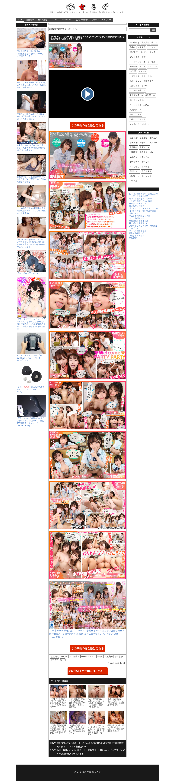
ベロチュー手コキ (137, 90)
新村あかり (146, 176)
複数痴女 (55, 656)
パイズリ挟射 (135, 114)
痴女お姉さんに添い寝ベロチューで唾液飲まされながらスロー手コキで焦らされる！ (31, 53)
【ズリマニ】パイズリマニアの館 (143, 208)
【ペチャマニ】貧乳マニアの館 (142, 211)
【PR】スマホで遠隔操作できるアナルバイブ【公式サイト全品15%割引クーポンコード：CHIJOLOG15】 (30, 422)
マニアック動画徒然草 (138, 196)
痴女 (143, 57)
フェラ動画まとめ (136, 218)
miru (151, 152)
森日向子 (134, 142)
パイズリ (143, 52)
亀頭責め (134, 110)
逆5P (62, 660)
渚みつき (55, 660)
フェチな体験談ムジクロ (139, 216)
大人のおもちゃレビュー (140, 124)
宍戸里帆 (153, 142)
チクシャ (142, 71)
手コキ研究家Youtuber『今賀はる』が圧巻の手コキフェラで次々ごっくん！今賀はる (31, 116)
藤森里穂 (143, 138)
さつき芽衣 (74, 656)
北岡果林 (134, 147)
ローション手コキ (137, 100)
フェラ (152, 52)
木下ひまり (134, 166)
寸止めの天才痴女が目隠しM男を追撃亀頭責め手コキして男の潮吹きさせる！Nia (31, 210)
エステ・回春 (135, 62)
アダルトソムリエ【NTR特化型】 (143, 226)
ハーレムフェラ (88, 656)
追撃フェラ (134, 86)
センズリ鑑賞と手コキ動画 (140, 199)
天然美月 (109, 656)
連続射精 (134, 52)
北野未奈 (143, 152)
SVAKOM (133, 238)
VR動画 (63, 656)
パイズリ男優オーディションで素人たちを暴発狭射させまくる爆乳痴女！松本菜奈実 (31, 85)
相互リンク (67, 20)
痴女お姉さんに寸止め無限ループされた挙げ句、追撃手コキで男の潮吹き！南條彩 (31, 179)
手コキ (55, 20)
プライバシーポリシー (101, 20)
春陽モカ (143, 142)
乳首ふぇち (134, 213)
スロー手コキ (147, 76)
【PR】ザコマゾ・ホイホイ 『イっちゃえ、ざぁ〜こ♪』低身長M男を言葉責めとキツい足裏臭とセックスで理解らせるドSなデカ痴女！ (31, 324)
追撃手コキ (148, 81)
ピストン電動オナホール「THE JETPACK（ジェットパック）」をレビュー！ (30, 357)
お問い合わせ (82, 20)
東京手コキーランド (137, 203)
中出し (100, 656)
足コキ (146, 62)
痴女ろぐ (96, 772)
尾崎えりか (134, 176)
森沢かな (145, 166)
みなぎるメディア (136, 236)
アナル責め (134, 57)
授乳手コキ (150, 95)
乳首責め (30, 20)
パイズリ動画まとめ (137, 231)
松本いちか (144, 157)
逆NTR (145, 86)
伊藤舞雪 (134, 152)
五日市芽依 (146, 171)
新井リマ (145, 162)
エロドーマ (134, 228)
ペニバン (143, 110)
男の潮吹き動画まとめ (138, 223)
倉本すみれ (134, 162)
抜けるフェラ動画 (136, 206)
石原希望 (134, 157)
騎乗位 (133, 47)
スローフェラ (135, 81)
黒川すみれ (134, 171)
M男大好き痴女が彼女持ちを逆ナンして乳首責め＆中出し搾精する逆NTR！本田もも (31, 147)
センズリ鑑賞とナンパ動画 (140, 201)
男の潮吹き (43, 20)
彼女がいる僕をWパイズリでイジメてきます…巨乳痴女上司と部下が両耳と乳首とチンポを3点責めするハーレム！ (31, 243)
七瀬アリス (144, 147)
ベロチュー (152, 47)
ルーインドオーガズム (139, 105)
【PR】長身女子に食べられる (30, 273)
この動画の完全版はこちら (87, 125)
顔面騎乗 (134, 66)
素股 (153, 62)
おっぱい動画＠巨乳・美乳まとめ (143, 194)
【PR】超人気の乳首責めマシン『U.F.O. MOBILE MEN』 (30, 389)
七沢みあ (153, 138)
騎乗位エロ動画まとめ (138, 221)
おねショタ (152, 66)
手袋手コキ (134, 76)
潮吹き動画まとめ (136, 233)
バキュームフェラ (137, 119)
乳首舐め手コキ (136, 95)
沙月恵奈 (119, 656)
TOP (20, 20)
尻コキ (142, 66)
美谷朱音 (134, 138)
